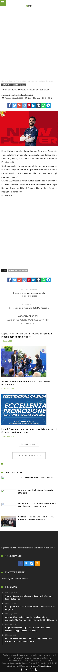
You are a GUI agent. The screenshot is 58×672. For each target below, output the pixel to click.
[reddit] (24, 105)
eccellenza (13, 270)
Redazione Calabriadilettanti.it (21, 95)
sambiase (23, 270)
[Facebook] (20, 563)
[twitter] (14, 105)
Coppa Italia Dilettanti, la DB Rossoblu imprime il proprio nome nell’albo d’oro (26, 335)
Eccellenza (19, 85)
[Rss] (37, 563)
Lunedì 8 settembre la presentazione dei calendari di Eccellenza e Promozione (29, 431)
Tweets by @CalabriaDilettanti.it (14, 578)
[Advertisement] (29, 45)
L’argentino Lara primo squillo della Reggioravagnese (29, 292)
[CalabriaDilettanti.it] (29, 3)
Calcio (11, 81)
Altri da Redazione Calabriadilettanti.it (28, 320)
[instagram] (31, 563)
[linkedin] (33, 105)
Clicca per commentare (29, 455)
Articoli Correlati (28, 316)
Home (3, 81)
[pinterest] (29, 105)
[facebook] (9, 105)
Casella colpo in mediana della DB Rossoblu (29, 306)
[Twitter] (26, 563)
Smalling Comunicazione (41, 666)
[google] (19, 105)
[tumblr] (38, 105)
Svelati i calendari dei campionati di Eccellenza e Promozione (26, 383)
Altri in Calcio (28, 324)
